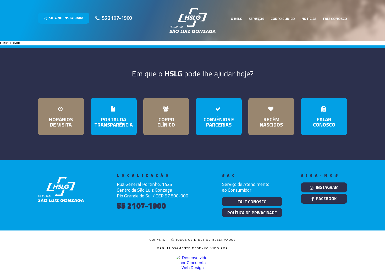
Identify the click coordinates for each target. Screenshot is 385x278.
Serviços (256, 18)
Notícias (308, 18)
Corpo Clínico (283, 18)
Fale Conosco (335, 18)
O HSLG (236, 18)
